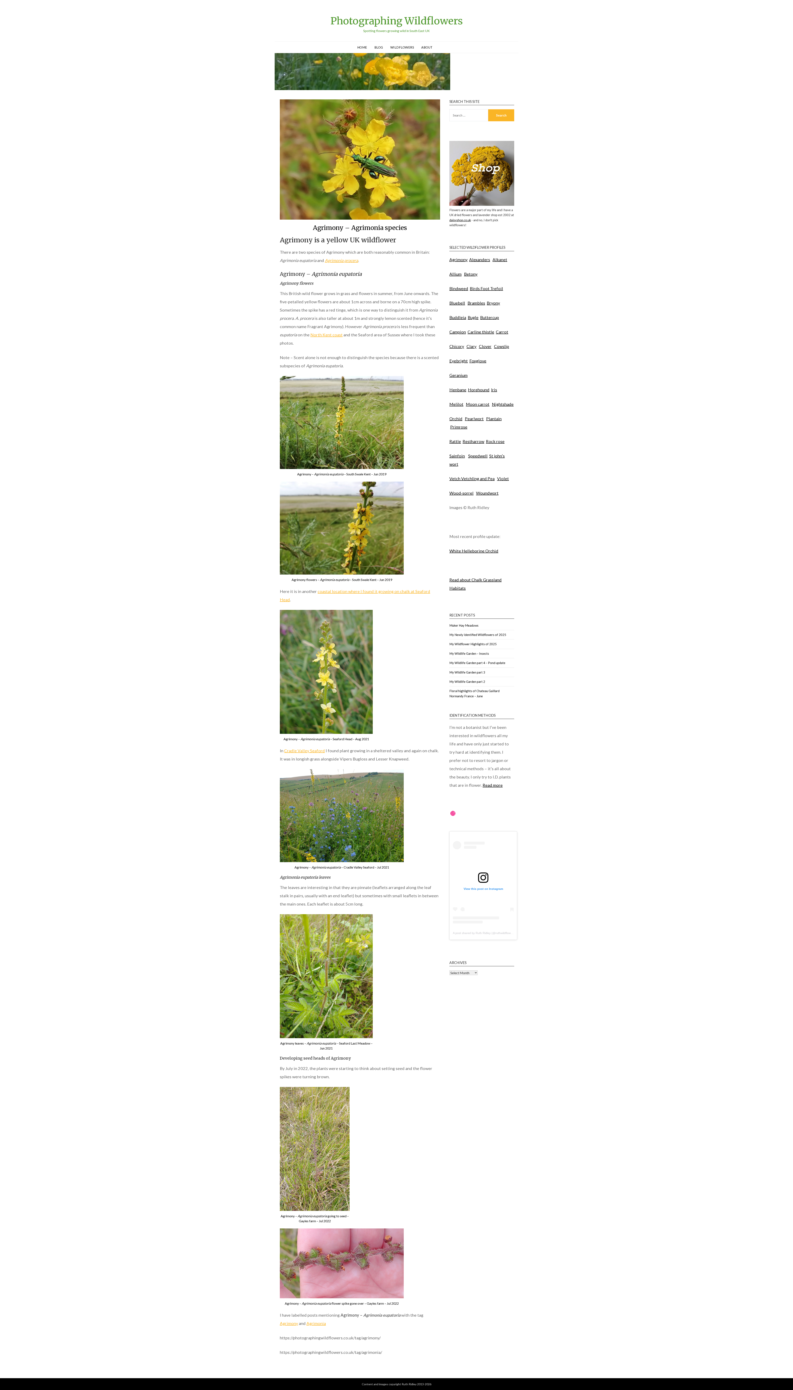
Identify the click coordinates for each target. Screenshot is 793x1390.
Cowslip (501, 346)
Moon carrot (477, 404)
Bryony (493, 302)
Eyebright (458, 360)
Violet (503, 478)
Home (362, 47)
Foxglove (477, 360)
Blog (378, 47)
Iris (494, 389)
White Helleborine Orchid (473, 550)
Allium (455, 273)
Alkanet (500, 259)
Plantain (494, 418)
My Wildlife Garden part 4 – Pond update (477, 663)
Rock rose (495, 441)
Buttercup (489, 317)
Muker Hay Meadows (463, 625)
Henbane (457, 389)
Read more (493, 785)
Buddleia (457, 317)
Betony (470, 273)
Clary (471, 346)
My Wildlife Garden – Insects (469, 653)
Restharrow (473, 441)
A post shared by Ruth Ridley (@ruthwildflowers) (484, 933)
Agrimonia (316, 1323)
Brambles (476, 302)
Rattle (455, 441)
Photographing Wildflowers (396, 21)
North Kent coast (326, 334)
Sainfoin (457, 455)
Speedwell (478, 455)
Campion (457, 331)
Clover (485, 346)
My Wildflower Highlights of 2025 (473, 644)
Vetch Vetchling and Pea (472, 478)
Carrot (502, 331)
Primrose (458, 426)
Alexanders (479, 259)
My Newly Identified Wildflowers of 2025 (477, 635)
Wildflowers (402, 47)
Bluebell (457, 302)
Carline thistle (481, 331)
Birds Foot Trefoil (486, 288)
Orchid (455, 418)
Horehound (478, 389)
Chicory (456, 346)
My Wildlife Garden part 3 (467, 672)
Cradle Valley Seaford (304, 750)
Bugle (473, 317)
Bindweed (458, 288)
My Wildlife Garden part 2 (467, 681)
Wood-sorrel (461, 492)
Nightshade (503, 404)
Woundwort (487, 492)
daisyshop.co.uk (460, 220)
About (427, 47)
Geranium (458, 375)
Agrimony (289, 1323)
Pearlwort (474, 418)
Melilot (456, 404)
